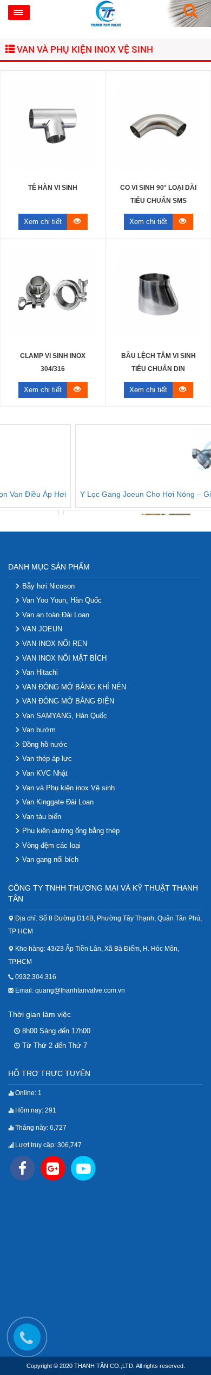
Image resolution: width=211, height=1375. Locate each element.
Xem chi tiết (43, 222)
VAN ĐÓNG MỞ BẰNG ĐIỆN (67, 701)
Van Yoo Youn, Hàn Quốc (61, 600)
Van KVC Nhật (44, 773)
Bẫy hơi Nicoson (47, 586)
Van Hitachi (39, 672)
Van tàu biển (40, 817)
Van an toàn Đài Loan (54, 615)
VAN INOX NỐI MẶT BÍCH (63, 658)
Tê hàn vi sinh (52, 187)
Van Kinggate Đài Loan (57, 802)
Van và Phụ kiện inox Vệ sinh (84, 49)
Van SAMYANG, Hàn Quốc (63, 716)
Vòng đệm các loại (50, 845)
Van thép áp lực (46, 758)
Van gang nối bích (49, 859)
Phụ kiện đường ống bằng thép (70, 831)
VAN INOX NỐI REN (53, 643)
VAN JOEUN (41, 629)
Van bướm (38, 730)
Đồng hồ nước (44, 744)
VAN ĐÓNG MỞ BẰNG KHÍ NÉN (73, 687)
